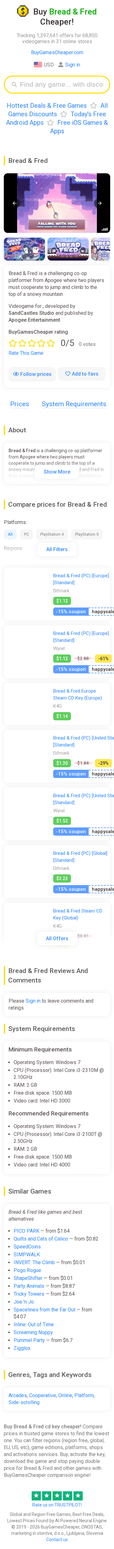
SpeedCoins (27, 1247)
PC (26, 534)
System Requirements (74, 404)
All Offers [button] (57, 938)
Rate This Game (26, 353)
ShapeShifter (28, 1278)
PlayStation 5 (86, 534)
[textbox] (61, 84)
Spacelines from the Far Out (44, 1310)
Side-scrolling (24, 1402)
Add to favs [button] (85, 374)
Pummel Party (29, 1340)
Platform (84, 1395)
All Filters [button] (57, 549)
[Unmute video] (57, 203)
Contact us (57, 1539)
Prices (19, 404)
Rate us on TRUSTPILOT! (57, 1504)
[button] (14, 203)
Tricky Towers (29, 1294)
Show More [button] (57, 472)
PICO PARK (26, 1231)
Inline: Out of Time (34, 1324)
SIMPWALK (27, 1255)
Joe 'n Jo (24, 1302)
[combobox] (61, 84)
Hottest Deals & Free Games (47, 105)
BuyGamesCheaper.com (57, 52)
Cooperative (42, 1395)
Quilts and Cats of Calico (41, 1239)
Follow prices (36, 374)
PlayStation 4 (52, 534)
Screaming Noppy (33, 1332)
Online (65, 1395)
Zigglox (22, 1348)
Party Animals (29, 1286)
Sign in (72, 65)
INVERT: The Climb (34, 1262)
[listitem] (24, 249)
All (10, 534)
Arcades (18, 1395)
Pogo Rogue (27, 1270)
